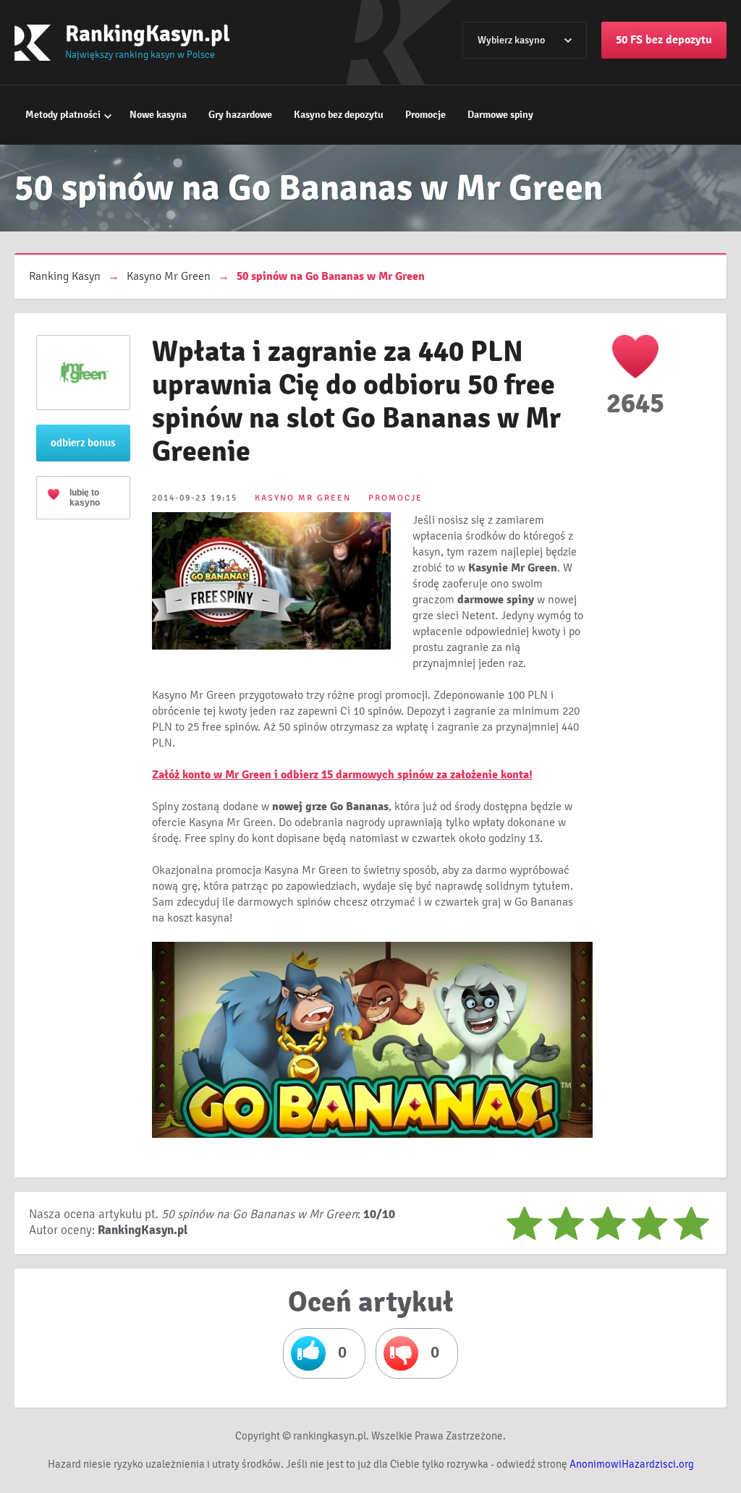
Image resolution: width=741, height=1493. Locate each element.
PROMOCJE (395, 498)
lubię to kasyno (84, 498)
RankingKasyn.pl (147, 33)
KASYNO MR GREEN (303, 498)
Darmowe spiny (500, 115)
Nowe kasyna (158, 115)
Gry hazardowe (240, 115)
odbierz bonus (83, 442)
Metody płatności (63, 115)
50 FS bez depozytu (664, 40)
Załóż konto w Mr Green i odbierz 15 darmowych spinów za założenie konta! (342, 774)
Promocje (425, 115)
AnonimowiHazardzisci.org (631, 1464)
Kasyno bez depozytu (339, 115)
